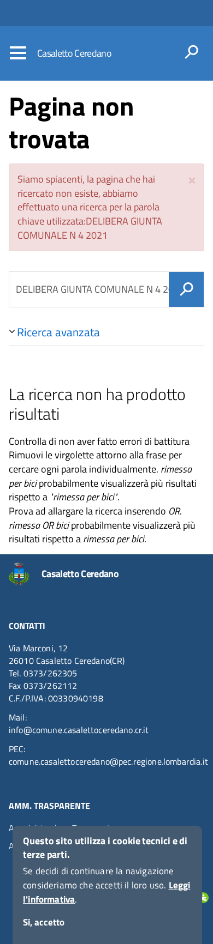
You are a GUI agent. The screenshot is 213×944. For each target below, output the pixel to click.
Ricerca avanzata (58, 332)
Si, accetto (43, 922)
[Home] (25, 573)
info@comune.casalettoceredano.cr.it (79, 729)
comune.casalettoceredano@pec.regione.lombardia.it (108, 761)
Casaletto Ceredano (74, 53)
